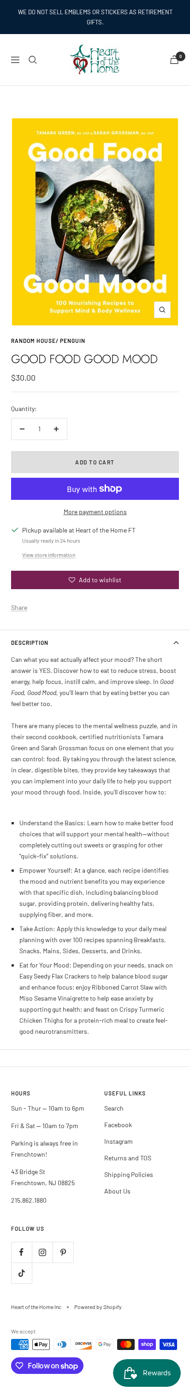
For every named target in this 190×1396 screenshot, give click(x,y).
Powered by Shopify (98, 1306)
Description (29, 642)
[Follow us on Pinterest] (63, 1252)
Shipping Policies (128, 1174)
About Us (117, 1191)
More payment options (95, 512)
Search (114, 1108)
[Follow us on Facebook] (21, 1252)
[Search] (33, 60)
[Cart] (174, 59)
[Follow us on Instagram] (42, 1252)
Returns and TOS (127, 1158)
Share (19, 607)
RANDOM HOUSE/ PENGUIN (48, 340)
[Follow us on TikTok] (21, 1273)
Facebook (118, 1125)
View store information (48, 554)
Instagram (118, 1141)
